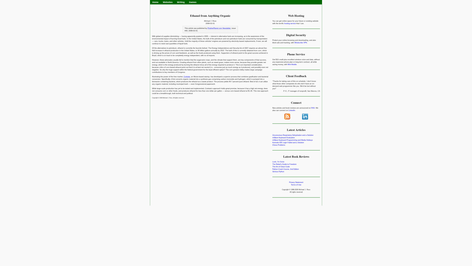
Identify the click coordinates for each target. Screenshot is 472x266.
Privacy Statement (296, 182)
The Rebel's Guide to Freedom (284, 164)
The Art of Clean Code (281, 167)
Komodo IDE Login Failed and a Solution (288, 142)
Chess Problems (278, 145)
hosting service (290, 23)
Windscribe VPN (300, 43)
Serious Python (278, 172)
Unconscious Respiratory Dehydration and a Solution (292, 135)
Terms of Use (296, 185)
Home (155, 2)
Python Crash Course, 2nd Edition (285, 169)
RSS (313, 108)
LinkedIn (291, 110)
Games (192, 2)
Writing (181, 2)
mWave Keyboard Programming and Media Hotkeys (292, 140)
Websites (168, 2)
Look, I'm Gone (278, 162)
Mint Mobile (292, 64)
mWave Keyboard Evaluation (283, 138)
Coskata (187, 77)
